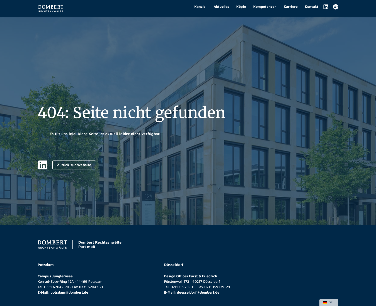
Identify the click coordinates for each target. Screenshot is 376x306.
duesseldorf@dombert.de (198, 292)
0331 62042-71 (91, 287)
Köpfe (241, 6)
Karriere (291, 6)
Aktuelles (221, 6)
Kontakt (311, 6)
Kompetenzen (265, 6)
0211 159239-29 (217, 287)
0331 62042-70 (56, 287)
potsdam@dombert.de (69, 292)
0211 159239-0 (182, 287)
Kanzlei (200, 6)
